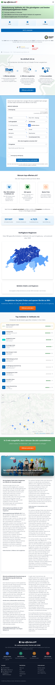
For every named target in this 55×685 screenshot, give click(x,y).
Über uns (22, 668)
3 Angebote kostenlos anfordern (27, 160)
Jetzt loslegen (27, 30)
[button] (13, 426)
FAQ (21, 669)
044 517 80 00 (6, 668)
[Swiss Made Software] (35, 47)
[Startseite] (1, 52)
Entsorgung (6, 52)
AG (11, 52)
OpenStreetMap (42, 433)
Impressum (22, 671)
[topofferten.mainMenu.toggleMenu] (53, 2)
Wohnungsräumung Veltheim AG (21, 52)
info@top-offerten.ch (8, 669)
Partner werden (41, 668)
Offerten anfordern (27, 90)
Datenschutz (22, 673)
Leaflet (36, 433)
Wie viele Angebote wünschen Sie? (27, 141)
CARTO (52, 433)
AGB (21, 675)
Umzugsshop (41, 669)
